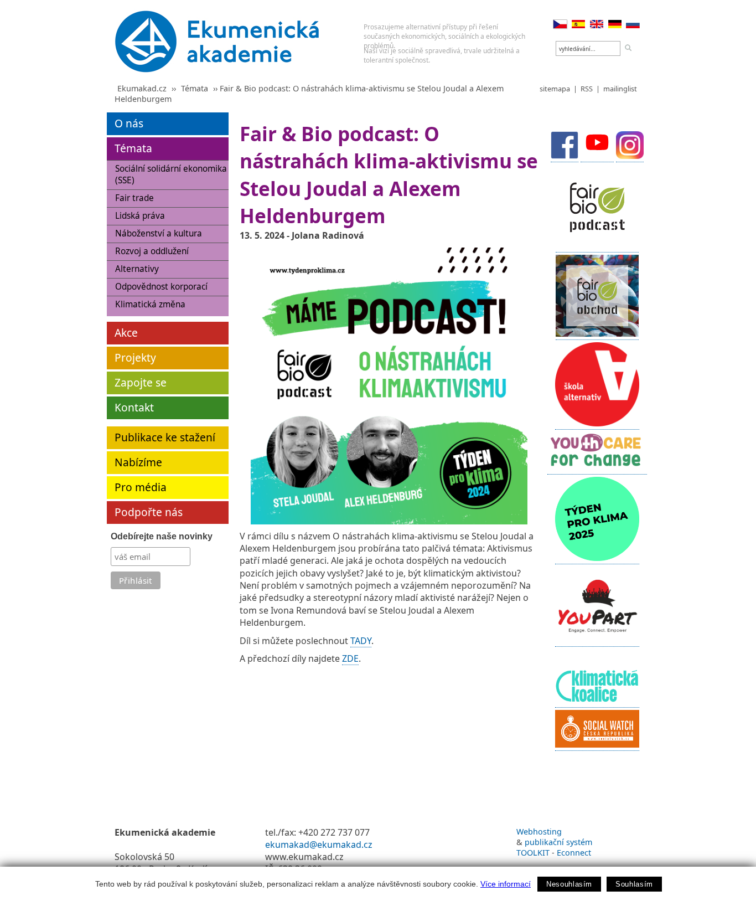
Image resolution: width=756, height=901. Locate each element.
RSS (587, 89)
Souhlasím (634, 884)
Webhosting (539, 831)
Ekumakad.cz (142, 88)
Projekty (135, 357)
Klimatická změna (150, 304)
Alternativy (137, 269)
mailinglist (620, 89)
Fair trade (134, 198)
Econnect (574, 852)
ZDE (350, 658)
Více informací (505, 883)
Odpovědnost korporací (161, 286)
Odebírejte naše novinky (162, 536)
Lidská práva (140, 216)
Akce (126, 332)
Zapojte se (141, 382)
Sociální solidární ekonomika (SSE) (171, 174)
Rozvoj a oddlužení (152, 251)
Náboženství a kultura (158, 233)
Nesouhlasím (569, 884)
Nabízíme (138, 462)
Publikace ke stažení (165, 437)
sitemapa (555, 89)
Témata (194, 88)
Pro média (141, 487)
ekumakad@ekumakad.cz (318, 844)
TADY (360, 641)
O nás (129, 123)
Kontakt (134, 407)
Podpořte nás (149, 511)
